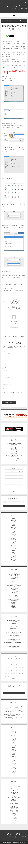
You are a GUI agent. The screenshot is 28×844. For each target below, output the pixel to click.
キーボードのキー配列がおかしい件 (14, 455)
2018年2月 (14, 542)
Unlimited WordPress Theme (9, 842)
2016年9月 (14, 560)
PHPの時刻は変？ (14, 452)
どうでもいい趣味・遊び (13, 574)
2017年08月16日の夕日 (14, 308)
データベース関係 (13, 591)
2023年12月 (14, 520)
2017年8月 (14, 546)
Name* (4, 368)
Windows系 (13, 588)
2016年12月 (14, 556)
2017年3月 (14, 552)
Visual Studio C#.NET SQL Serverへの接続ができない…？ (14, 447)
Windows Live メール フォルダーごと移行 (14, 711)
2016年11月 (14, 557)
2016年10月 (14, 559)
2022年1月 (14, 525)
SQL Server (13, 594)
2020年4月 (14, 534)
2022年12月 (14, 523)
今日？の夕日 (13, 575)
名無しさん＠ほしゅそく (13, 715)
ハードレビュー (13, 577)
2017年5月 (14, 549)
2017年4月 (14, 550)
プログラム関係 (13, 596)
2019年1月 (14, 537)
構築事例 (13, 600)
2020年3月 (14, 535)
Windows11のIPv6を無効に (14, 459)
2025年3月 (14, 518)
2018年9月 (14, 541)
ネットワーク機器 (13, 595)
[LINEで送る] (7, 36)
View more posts (14, 327)
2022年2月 (14, 524)
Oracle (13, 592)
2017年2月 (14, 553)
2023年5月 (14, 521)
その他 (13, 589)
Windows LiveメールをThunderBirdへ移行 (14, 642)
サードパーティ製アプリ (13, 599)
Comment (4, 351)
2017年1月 (14, 555)
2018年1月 (14, 544)
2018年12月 (14, 538)
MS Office (13, 584)
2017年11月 (14, 545)
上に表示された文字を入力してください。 (13, 393)
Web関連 (13, 603)
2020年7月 (14, 530)
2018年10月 (14, 539)
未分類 (13, 607)
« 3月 (13, 491)
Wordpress (13, 606)
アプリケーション (13, 580)
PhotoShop (13, 582)
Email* (4, 375)
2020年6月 (14, 531)
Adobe (13, 581)
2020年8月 (14, 528)
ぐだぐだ (13, 573)
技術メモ (13, 578)
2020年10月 (14, 527)
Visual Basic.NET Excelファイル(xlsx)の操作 (14, 714)
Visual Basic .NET (13, 598)
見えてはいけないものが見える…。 (14, 646)
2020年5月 (14, 532)
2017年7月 (14, 548)
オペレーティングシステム (19, 31)
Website (4, 382)
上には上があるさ (14, 6)
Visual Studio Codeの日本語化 (14, 443)
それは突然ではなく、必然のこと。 (14, 639)
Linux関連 (13, 602)
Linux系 (9, 31)
